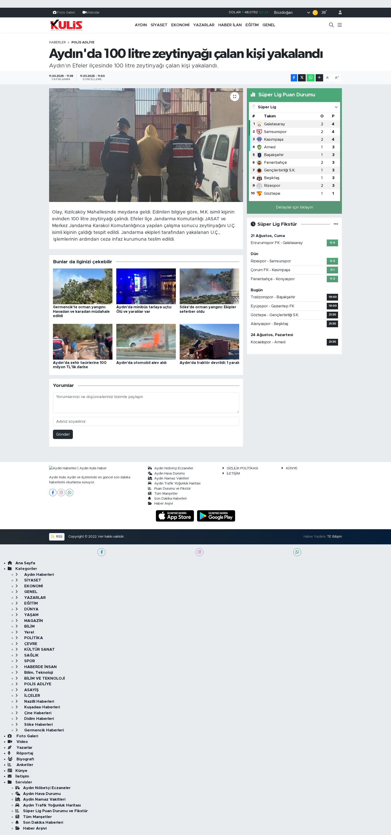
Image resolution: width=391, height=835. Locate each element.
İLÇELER (31, 695)
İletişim (22, 776)
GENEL (268, 25)
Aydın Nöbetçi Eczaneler (173, 468)
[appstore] (175, 515)
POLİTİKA (33, 638)
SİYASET (159, 25)
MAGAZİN (33, 621)
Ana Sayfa (25, 563)
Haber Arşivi (163, 503)
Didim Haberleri (38, 719)
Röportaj (24, 753)
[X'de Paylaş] (302, 78)
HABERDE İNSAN (40, 667)
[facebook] (101, 552)
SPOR (29, 661)
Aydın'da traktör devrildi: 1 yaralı (209, 363)
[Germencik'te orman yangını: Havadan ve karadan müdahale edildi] (82, 286)
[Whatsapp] (69, 492)
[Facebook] (53, 492)
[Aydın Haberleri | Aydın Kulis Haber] (66, 24)
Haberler (57, 42)
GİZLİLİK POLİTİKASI (242, 468)
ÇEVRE (30, 644)
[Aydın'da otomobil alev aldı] (146, 342)
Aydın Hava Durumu (169, 473)
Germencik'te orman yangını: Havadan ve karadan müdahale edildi (81, 311)
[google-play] (216, 515)
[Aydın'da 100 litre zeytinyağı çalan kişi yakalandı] (146, 145)
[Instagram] (61, 492)
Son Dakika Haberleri (170, 498)
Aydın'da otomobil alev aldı (141, 363)
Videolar (93, 12)
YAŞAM (30, 615)
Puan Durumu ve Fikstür (172, 488)
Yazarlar (23, 748)
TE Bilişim (334, 536)
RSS (58, 536)
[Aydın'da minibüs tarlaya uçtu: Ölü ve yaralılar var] (146, 286)
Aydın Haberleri (38, 574)
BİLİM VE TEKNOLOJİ (44, 678)
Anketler (24, 765)
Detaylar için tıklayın (294, 207)
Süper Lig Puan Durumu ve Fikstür (55, 811)
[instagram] (199, 552)
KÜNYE (291, 468)
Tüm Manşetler (166, 493)
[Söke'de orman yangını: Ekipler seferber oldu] (209, 286)
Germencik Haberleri (43, 730)
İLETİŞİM (233, 473)
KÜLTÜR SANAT (39, 649)
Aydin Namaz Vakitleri (171, 478)
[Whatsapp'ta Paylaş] (311, 78)
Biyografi (24, 759)
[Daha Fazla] (319, 78)
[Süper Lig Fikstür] (336, 224)
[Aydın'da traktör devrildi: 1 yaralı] (209, 342)
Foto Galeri (66, 12)
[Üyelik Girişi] (338, 12)
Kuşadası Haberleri (41, 707)
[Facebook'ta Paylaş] (294, 78)
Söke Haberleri (38, 724)
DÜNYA (30, 609)
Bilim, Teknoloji (38, 672)
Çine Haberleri (37, 713)
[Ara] (331, 25)
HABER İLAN (230, 25)
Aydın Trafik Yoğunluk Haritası (177, 483)
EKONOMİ (180, 25)
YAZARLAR (204, 25)
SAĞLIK (31, 655)
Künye (21, 771)
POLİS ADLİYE (83, 42)
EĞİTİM (252, 25)
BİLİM (29, 626)
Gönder (63, 434)
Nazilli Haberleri (38, 701)
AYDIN (141, 25)
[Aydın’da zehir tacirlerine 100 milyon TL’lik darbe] (82, 342)
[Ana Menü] (340, 25)
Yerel (28, 632)
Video (21, 742)
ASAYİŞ (31, 690)
